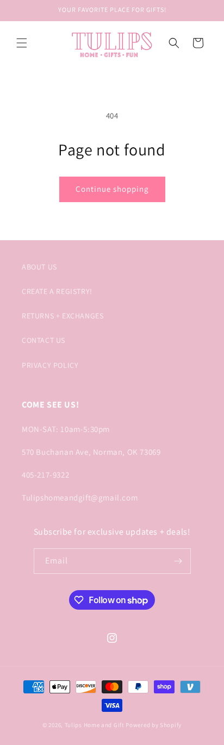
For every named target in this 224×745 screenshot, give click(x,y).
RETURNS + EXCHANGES (62, 316)
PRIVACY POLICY (50, 365)
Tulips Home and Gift (95, 725)
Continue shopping (112, 189)
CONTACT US (43, 340)
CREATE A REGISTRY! (57, 291)
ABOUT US (39, 267)
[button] (22, 43)
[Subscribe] (178, 561)
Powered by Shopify (154, 725)
